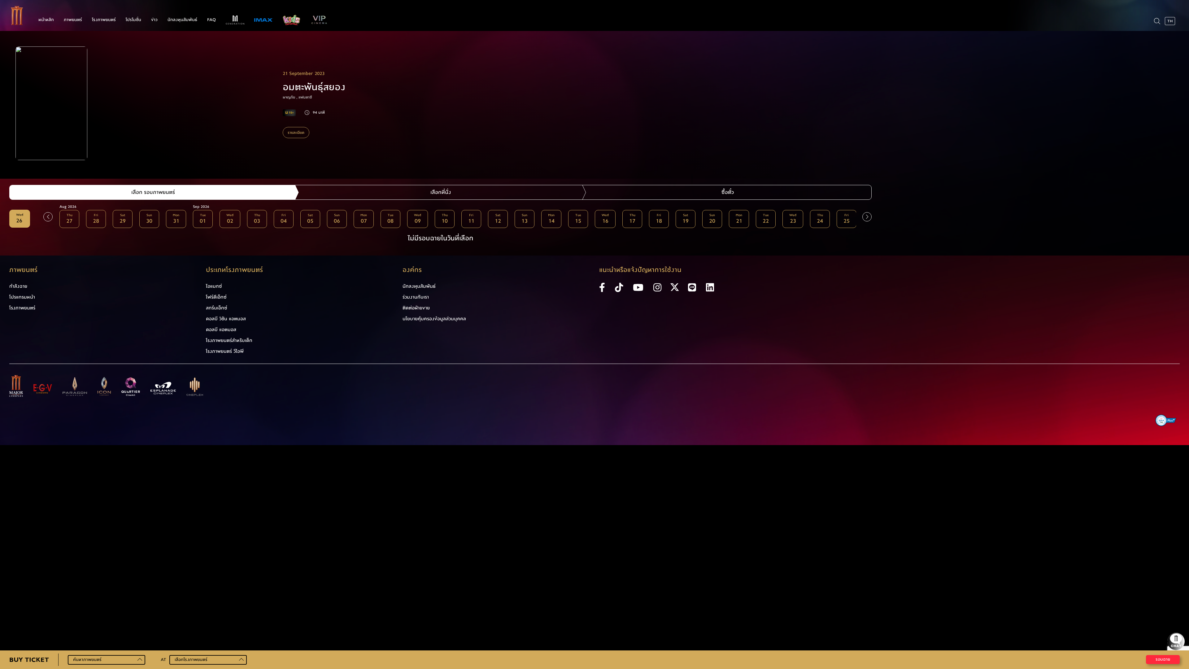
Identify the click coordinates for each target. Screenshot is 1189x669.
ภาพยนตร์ (73, 20)
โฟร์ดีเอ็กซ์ (216, 297)
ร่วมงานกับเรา (416, 297)
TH (1170, 21)
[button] (867, 216)
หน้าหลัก (46, 20)
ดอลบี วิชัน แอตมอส (226, 318)
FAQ (211, 20)
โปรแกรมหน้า (22, 297)
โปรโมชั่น (133, 20)
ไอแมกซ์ (214, 286)
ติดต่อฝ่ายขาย (416, 307)
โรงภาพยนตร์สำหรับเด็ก (229, 340)
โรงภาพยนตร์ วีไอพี (225, 351)
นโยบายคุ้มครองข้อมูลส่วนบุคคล (434, 318)
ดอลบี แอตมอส (221, 329)
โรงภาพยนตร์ (104, 20)
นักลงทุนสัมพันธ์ (182, 20)
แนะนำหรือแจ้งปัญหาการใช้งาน (640, 270)
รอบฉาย (1163, 659)
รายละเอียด (296, 132)
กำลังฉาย (18, 286)
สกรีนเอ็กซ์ (216, 307)
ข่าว (154, 20)
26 (19, 218)
